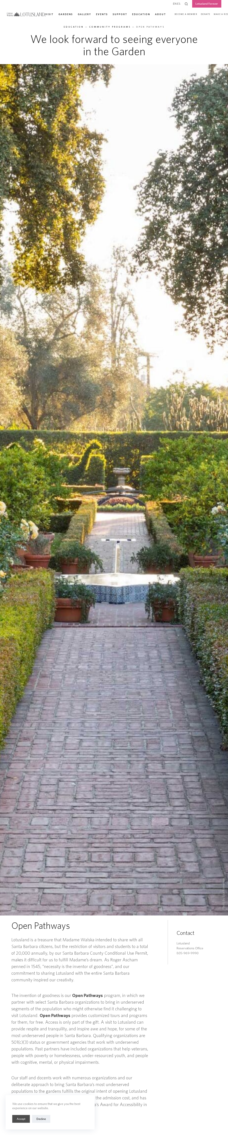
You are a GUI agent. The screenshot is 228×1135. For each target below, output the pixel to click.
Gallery (84, 14)
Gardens (65, 14)
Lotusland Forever (206, 3)
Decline (41, 1119)
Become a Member (186, 14)
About (160, 14)
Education (141, 14)
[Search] (186, 3)
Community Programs (110, 26)
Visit (49, 14)
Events (102, 14)
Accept (21, 1119)
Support (120, 14)
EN (175, 3)
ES (178, 3)
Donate (205, 14)
